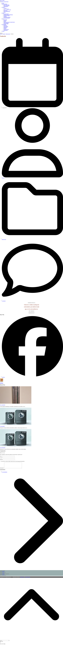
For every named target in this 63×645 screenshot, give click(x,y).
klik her (3, 571)
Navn (1, 456)
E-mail (1, 457)
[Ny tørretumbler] (15, 424)
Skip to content (2, 0)
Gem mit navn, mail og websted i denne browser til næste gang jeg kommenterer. (13, 461)
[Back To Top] (31, 639)
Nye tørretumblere (2, 447)
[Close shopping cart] (0, 642)
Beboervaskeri (4, 239)
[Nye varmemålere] (15, 403)
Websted (1, 459)
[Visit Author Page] (1, 381)
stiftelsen (1, 383)
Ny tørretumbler (2, 426)
